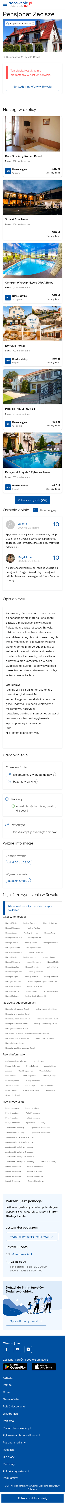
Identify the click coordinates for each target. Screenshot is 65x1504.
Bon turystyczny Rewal (45, 1038)
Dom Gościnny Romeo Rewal (23, 156)
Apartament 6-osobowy (14, 1132)
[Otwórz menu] (5, 4)
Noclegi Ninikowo (50, 923)
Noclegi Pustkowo (34, 928)
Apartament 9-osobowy (40, 1132)
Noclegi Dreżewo (31, 933)
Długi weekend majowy (16, 1485)
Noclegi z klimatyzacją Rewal (45, 1023)
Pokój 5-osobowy (12, 1118)
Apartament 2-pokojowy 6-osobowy (19, 1156)
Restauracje (30, 1085)
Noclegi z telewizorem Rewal (17, 1009)
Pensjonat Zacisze (29, 13)
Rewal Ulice (50, 1090)
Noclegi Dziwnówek (13, 981)
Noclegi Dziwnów (12, 991)
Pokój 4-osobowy (33, 1113)
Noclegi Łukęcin (11, 976)
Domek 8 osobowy (13, 1176)
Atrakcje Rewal (50, 1066)
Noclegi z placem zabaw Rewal (17, 1018)
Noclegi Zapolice (12, 967)
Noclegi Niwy (49, 933)
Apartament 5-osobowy (40, 1127)
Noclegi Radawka (51, 976)
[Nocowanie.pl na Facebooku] (6, 1349)
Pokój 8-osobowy (12, 1122)
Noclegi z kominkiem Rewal (16, 1023)
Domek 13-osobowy (13, 1181)
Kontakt (7, 1378)
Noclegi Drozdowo (51, 942)
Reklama (8, 1421)
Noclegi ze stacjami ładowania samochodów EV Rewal (27, 1033)
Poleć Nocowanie (14, 1406)
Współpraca (10, 1414)
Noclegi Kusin (11, 957)
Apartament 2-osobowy (35, 1122)
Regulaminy (10, 1478)
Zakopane (32, 1488)
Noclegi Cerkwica (32, 967)
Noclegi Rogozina (34, 962)
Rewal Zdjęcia (10, 1090)
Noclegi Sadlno (52, 967)
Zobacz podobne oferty (32, 1498)
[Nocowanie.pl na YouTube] (17, 1349)
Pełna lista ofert (47, 1085)
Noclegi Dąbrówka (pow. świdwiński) (42, 981)
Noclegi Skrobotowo (13, 937)
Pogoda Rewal (32, 1066)
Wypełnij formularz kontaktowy (29, 1236)
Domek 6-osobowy (13, 1171)
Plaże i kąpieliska (29, 1075)
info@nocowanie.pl (21, 1254)
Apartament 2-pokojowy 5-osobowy (19, 1152)
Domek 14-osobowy (36, 1181)
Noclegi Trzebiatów (13, 986)
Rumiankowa (13, 57)
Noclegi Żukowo (12, 996)
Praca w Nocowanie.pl (17, 1428)
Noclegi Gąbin (31, 991)
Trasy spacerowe (12, 1085)
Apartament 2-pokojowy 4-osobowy (19, 1147)
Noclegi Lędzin (11, 933)
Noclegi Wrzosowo (34, 986)
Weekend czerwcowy (49, 1485)
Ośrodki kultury (45, 1070)
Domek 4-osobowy (13, 1166)
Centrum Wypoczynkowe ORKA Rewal (29, 282)
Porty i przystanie (12, 1080)
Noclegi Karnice (34, 937)
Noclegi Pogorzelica (13, 952)
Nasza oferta (11, 1399)
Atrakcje (8, 1070)
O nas (6, 1392)
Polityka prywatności (16, 1471)
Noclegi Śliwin (11, 923)
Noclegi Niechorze (12, 928)
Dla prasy (8, 1457)
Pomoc (7, 1385)
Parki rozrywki (10, 1075)
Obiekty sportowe (25, 1070)
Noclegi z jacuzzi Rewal (14, 1043)
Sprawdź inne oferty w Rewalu (32, 86)
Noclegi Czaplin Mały (13, 971)
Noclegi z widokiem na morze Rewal (19, 1048)
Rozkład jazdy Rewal (31, 1090)
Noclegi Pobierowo (35, 952)
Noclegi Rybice (53, 962)
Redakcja (8, 1450)
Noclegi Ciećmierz (36, 971)
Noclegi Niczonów (12, 947)
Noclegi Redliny (31, 976)
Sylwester (33, 1485)
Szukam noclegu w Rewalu (16, 1061)
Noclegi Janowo (11, 942)
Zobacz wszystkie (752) (32, 500)
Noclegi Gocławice (34, 947)
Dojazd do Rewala (12, 1066)
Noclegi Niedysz (29, 957)
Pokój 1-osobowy (12, 1108)
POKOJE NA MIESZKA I (20, 409)
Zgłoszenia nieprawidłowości (21, 1435)
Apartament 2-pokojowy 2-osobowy (19, 1137)
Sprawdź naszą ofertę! (24, 1321)
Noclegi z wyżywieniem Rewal (17, 1014)
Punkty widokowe (33, 1080)
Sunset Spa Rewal (17, 219)
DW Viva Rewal (15, 346)
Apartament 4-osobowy (14, 1127)
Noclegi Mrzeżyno (51, 991)
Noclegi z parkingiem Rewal (46, 1009)
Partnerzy (9, 1464)
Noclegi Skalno (31, 942)
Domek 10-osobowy (35, 1176)
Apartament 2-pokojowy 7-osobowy (19, 1161)
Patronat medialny (14, 1442)
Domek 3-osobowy (48, 1161)
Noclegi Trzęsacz (30, 923)
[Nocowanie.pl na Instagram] (28, 1349)
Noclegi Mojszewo (12, 962)
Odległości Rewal (12, 1095)
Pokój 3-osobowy (12, 1113)
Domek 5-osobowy (35, 1166)
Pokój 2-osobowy (32, 1108)
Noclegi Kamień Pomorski (35, 996)
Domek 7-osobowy (34, 1171)
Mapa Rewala (39, 1061)
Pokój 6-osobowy (33, 1118)
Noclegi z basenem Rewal (47, 1018)
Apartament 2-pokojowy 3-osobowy (19, 1142)
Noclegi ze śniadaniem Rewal (17, 1038)
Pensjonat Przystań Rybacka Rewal (28, 472)
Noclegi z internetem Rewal (16, 1028)
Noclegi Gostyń (49, 957)
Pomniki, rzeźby (49, 1075)
